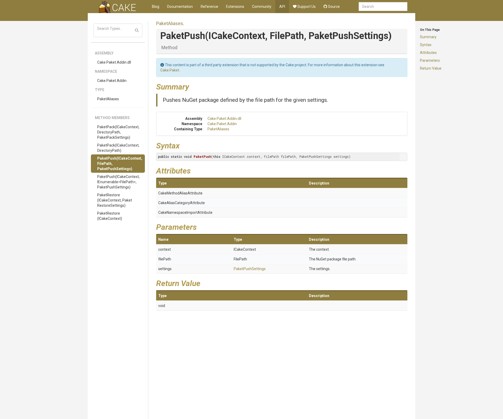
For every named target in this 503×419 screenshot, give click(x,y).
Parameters (430, 60)
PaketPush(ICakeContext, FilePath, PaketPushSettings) (119, 163)
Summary (428, 37)
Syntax (425, 45)
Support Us (306, 6)
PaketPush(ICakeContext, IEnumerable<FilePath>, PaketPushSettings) (118, 182)
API (282, 6)
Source (333, 6)
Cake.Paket (169, 70)
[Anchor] (193, 86)
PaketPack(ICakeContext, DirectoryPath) (118, 148)
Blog (155, 6)
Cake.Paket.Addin (112, 81)
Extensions (235, 6)
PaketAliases (108, 99)
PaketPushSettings (250, 269)
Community (261, 6)
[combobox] (383, 6)
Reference (209, 6)
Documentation (180, 6)
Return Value (430, 68)
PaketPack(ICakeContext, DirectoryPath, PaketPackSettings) (118, 132)
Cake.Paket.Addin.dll (114, 62)
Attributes (428, 53)
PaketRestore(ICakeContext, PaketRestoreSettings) (114, 200)
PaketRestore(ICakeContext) (109, 216)
